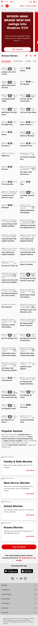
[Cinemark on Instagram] (25, 578)
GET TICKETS (17, 49)
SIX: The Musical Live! (9, 338)
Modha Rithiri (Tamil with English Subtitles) (27, 296)
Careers (5, 608)
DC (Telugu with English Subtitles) (26, 383)
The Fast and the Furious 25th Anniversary (26, 100)
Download (6, 599)
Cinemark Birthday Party (27, 421)
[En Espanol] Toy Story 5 (8, 421)
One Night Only (7, 124)
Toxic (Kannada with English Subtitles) (27, 253)
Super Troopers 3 (26, 124)
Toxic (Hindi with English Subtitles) (8, 253)
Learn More (30, 470)
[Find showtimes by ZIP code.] (31, 56)
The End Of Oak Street (28, 112)
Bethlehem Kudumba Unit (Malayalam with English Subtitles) (28, 226)
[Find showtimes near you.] (26, 56)
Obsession (5, 207)
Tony (22, 184)
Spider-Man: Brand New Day (8, 86)
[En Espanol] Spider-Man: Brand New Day (9, 396)
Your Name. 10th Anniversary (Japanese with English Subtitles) (26, 173)
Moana (4, 134)
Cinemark (5, 603)
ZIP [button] (14, 1)
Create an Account (31, 6)
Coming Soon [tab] (18, 61)
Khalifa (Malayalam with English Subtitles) (27, 211)
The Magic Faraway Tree (27, 196)
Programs (6, 590)
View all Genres (19, 547)
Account (5, 612)
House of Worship (26, 264)
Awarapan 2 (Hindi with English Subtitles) (8, 326)
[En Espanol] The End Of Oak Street (28, 339)
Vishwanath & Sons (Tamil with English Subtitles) (9, 354)
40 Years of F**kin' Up (10, 266)
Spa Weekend (7, 307)
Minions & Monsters (27, 136)
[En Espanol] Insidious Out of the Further (10, 294)
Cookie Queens (7, 380)
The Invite (23, 407)
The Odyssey (24, 84)
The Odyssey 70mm (9, 408)
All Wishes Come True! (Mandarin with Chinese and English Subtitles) (28, 311)
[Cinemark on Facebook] (12, 578)
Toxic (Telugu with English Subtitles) (27, 240)
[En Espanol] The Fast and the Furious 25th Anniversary (28, 280)
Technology (6, 594)
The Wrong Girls (7, 184)
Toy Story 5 (6, 146)
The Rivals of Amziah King (27, 158)
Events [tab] (35, 61)
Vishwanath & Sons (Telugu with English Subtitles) (27, 354)
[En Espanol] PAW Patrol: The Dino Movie (26, 324)
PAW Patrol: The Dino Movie (9, 113)
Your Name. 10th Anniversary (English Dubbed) (9, 369)
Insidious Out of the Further (9, 73)
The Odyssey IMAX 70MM (8, 100)
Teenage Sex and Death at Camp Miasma (8, 197)
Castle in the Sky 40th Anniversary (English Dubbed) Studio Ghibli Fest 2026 (10, 281)
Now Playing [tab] (6, 61)
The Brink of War (26, 146)
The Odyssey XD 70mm (26, 396)
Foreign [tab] (28, 61)
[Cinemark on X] (17, 578)
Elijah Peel (5, 155)
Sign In (22, 6)
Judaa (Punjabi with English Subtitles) (9, 240)
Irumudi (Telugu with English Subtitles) (9, 225)
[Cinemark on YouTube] (21, 578)
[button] (30, 1)
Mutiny (22, 70)
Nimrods (5, 169)
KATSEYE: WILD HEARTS (25, 368)
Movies (4, 585)
